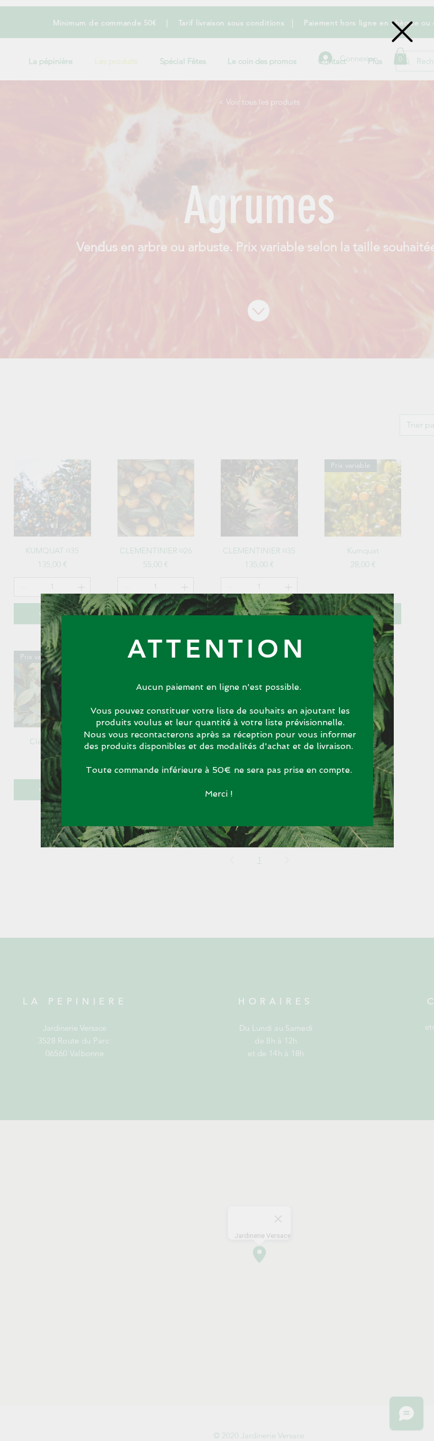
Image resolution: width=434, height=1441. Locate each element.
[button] (402, 31)
